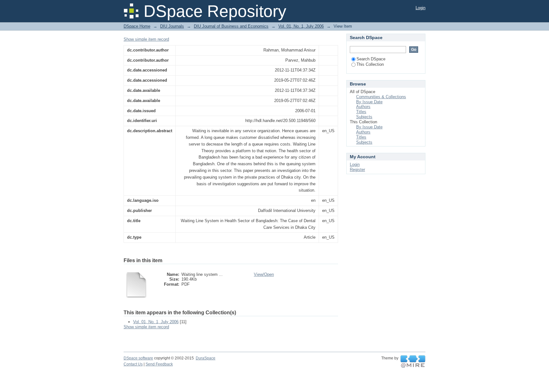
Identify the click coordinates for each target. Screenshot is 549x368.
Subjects (364, 116)
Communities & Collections (381, 96)
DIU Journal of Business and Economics (231, 26)
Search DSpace (370, 59)
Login (420, 7)
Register (357, 169)
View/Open (264, 274)
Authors (363, 106)
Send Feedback (159, 364)
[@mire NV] (412, 361)
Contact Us (133, 364)
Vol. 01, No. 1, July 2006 (301, 26)
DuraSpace (205, 358)
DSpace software (138, 358)
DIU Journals (172, 26)
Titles (361, 111)
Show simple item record (146, 39)
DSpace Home (137, 26)
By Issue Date (369, 101)
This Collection (370, 64)
